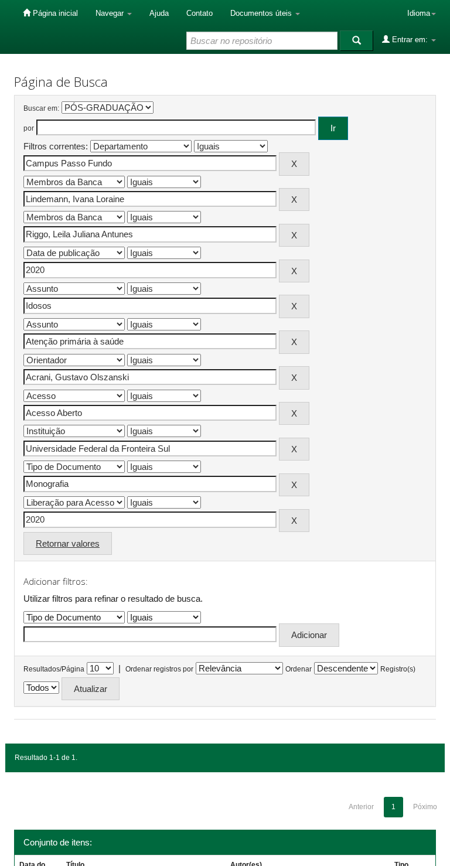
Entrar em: (410, 39)
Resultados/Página (53, 669)
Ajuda (159, 13)
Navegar (111, 13)
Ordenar (298, 669)
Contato (199, 13)
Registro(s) (397, 669)
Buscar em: (41, 108)
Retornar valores (68, 543)
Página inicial (54, 13)
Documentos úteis (262, 13)
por (28, 128)
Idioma (418, 13)
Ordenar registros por (159, 669)
